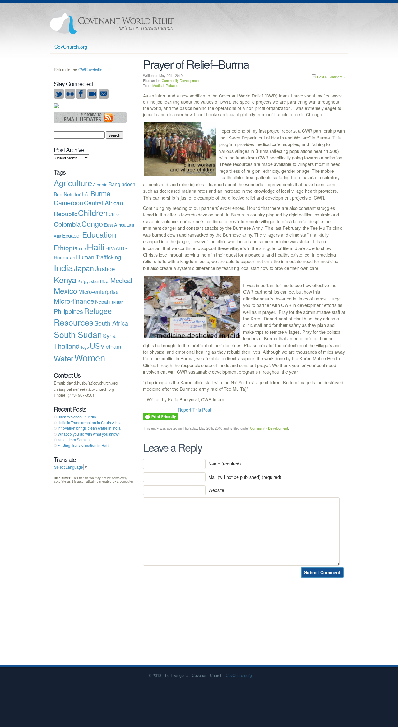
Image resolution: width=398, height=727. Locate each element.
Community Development (181, 80)
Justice (105, 268)
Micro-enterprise (98, 291)
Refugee (172, 85)
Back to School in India (77, 416)
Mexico (65, 290)
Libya (104, 281)
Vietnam (111, 346)
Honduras (64, 257)
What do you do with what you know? (89, 434)
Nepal (101, 301)
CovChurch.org (70, 46)
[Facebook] (81, 97)
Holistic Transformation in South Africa (90, 422)
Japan (84, 268)
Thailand (67, 346)
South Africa (111, 323)
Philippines (68, 311)
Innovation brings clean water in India (89, 428)
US (95, 345)
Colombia (67, 224)
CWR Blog (112, 21)
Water (63, 358)
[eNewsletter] (104, 97)
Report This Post (194, 410)
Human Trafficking (98, 257)
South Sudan (78, 334)
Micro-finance (74, 300)
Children (93, 212)
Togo (85, 347)
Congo (92, 223)
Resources (73, 322)
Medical (158, 85)
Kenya (65, 279)
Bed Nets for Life (72, 194)
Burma (100, 193)
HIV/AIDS (116, 248)
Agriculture (73, 182)
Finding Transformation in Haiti (83, 445)
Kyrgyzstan (88, 281)
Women (89, 357)
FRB (82, 249)
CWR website (90, 70)
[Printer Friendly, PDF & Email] (160, 416)
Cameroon (68, 202)
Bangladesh (122, 184)
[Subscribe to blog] (90, 121)
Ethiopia (66, 247)
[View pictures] (70, 97)
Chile (114, 214)
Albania (100, 184)
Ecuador (71, 235)
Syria (109, 335)
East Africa (115, 224)
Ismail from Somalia (74, 439)
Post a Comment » (331, 76)
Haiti (95, 246)
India (63, 267)
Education (99, 234)
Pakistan (116, 301)
